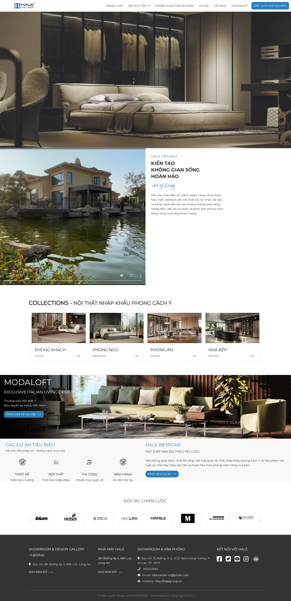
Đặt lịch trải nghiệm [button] (270, 6)
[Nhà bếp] (251, 356)
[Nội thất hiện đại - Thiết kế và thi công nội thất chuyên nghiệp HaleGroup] (24, 6)
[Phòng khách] (78, 356)
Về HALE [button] (220, 6)
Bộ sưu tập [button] (137, 6)
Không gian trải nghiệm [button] (174, 6)
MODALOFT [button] (240, 6)
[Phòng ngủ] (136, 356)
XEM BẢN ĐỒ (38, 572)
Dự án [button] (203, 6)
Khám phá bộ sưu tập (21, 414)
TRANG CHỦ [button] (114, 6)
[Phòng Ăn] (193, 356)
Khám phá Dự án (159, 473)
